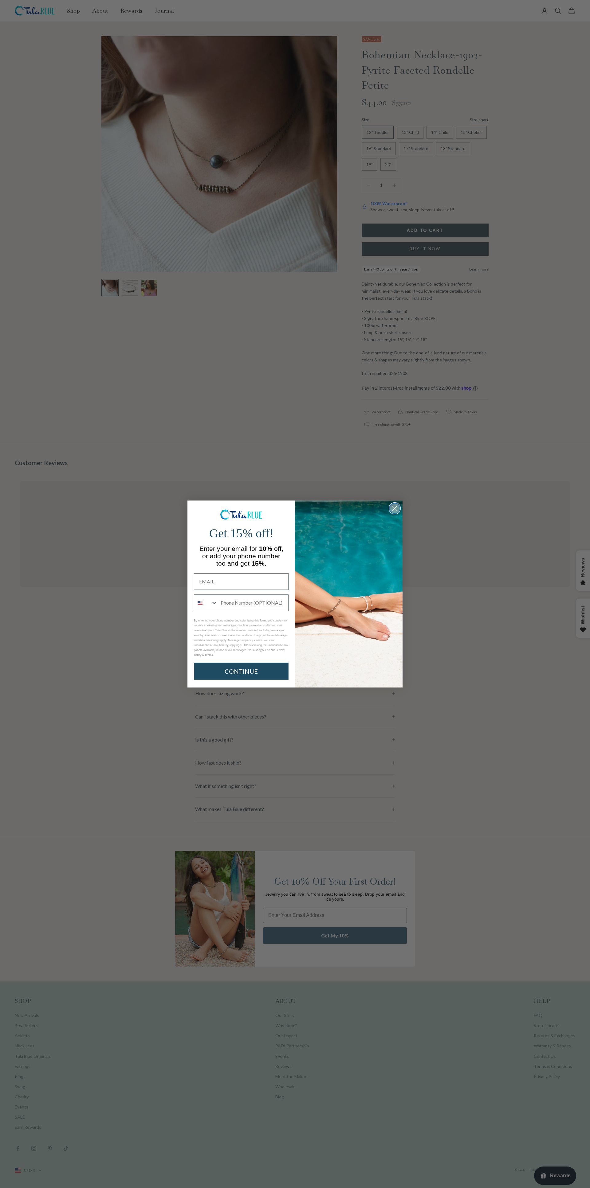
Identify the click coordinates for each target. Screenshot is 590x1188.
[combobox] (206, 603)
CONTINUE (241, 671)
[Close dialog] (394, 508)
